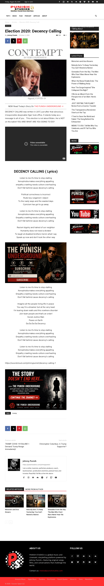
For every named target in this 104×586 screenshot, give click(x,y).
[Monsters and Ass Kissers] (14, 501)
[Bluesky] (97, 2)
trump (14, 413)
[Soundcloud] (76, 2)
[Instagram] (63, 2)
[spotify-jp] (84, 153)
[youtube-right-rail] (84, 218)
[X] (13, 40)
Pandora (42, 579)
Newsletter (89, 579)
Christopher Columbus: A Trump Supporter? (52, 445)
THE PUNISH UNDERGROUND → (48, 106)
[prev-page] (6, 522)
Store (81, 579)
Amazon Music (20, 579)
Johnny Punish (12, 35)
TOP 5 (8, 16)
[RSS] (72, 2)
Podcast (28, 16)
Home (7, 22)
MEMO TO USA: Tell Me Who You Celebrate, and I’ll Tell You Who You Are (85, 128)
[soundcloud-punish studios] (84, 203)
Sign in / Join (29, 2)
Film (20, 16)
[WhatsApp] (25, 40)
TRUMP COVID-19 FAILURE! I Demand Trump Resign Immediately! (17, 446)
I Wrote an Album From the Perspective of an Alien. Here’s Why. (84, 96)
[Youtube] (93, 2)
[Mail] (68, 2)
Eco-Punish (51, 579)
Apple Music (32, 579)
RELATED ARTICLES (14, 489)
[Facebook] (59, 2)
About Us (73, 579)
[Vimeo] (84, 2)
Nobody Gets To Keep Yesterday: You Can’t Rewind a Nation (34, 512)
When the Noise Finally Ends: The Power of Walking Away (85, 82)
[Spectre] (84, 48)
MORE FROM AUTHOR (34, 489)
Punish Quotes (62, 579)
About (44, 16)
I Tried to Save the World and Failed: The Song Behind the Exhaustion (83, 119)
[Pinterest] (19, 40)
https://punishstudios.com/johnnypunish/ (36, 465)
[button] (96, 16)
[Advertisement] (84, 172)
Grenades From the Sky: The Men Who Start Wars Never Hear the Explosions (85, 74)
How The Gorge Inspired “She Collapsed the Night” (83, 89)
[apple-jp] (84, 233)
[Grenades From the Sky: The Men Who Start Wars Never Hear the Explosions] (57, 501)
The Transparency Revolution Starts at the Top (84, 111)
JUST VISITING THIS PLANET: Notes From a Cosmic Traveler (84, 104)
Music (14, 16)
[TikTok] (48, 477)
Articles (36, 16)
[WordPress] (89, 2)
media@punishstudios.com (51, 570)
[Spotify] (80, 2)
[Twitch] (52, 477)
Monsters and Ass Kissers (82, 61)
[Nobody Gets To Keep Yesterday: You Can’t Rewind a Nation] (35, 501)
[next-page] (10, 522)
